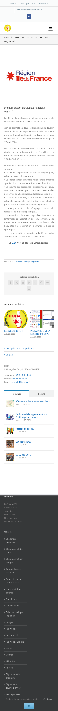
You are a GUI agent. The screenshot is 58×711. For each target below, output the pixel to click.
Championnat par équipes (14, 560)
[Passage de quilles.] (10, 429)
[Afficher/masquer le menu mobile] (50, 28)
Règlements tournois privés (13, 686)
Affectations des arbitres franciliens (33, 401)
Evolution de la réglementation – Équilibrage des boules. (31, 415)
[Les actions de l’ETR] (16, 311)
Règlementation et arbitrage (15, 676)
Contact (9, 354)
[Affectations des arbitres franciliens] (10, 401)
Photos (9, 667)
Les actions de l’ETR (13, 330)
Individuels (11, 628)
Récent (41, 393)
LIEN (14, 242)
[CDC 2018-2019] (10, 455)
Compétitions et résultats (13, 571)
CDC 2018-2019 (23, 454)
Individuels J (12, 635)
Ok (29, 706)
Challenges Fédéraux (11, 540)
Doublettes (11, 599)
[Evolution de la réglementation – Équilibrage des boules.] (10, 414)
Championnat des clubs (14, 550)
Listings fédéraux (24, 441)
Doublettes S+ (12, 605)
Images (9, 622)
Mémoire (10, 661)
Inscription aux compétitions (20, 348)
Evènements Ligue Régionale (27, 261)
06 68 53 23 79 (20, 378)
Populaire (16, 393)
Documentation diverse (13, 591)
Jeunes (9, 648)
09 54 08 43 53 (23, 374)
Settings (47, 699)
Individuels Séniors (15, 641)
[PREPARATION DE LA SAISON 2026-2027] (42, 311)
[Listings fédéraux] (10, 442)
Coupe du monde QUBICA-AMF (14, 581)
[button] (6, 324)
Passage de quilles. (25, 428)
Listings (9, 654)
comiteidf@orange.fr (21, 382)
